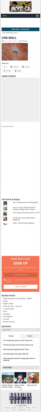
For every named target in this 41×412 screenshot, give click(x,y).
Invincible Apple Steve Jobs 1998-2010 (16, 354)
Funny (28, 407)
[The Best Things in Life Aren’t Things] (8, 377)
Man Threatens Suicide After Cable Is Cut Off (26, 212)
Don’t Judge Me (7, 316)
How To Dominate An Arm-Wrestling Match (25, 202)
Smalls (5, 311)
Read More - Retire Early (20, 29)
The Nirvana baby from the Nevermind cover (18, 345)
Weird (21, 407)
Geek (14, 410)
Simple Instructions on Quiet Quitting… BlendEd (17, 298)
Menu (4, 16)
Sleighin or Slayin (8, 303)
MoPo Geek (23, 405)
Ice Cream (6, 319)
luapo (3, 41)
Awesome (21, 410)
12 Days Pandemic (8, 309)
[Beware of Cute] (33, 377)
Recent (30, 336)
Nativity (5, 301)
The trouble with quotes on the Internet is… (18, 340)
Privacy (7, 407)
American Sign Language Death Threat (16, 349)
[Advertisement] (21, 22)
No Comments (23, 41)
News (14, 407)
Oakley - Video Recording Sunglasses (23, 223)
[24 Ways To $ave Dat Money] (20, 377)
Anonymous (6, 314)
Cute (29, 410)
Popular (11, 336)
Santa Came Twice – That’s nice (12, 306)
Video (35, 407)
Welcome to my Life (9, 321)
